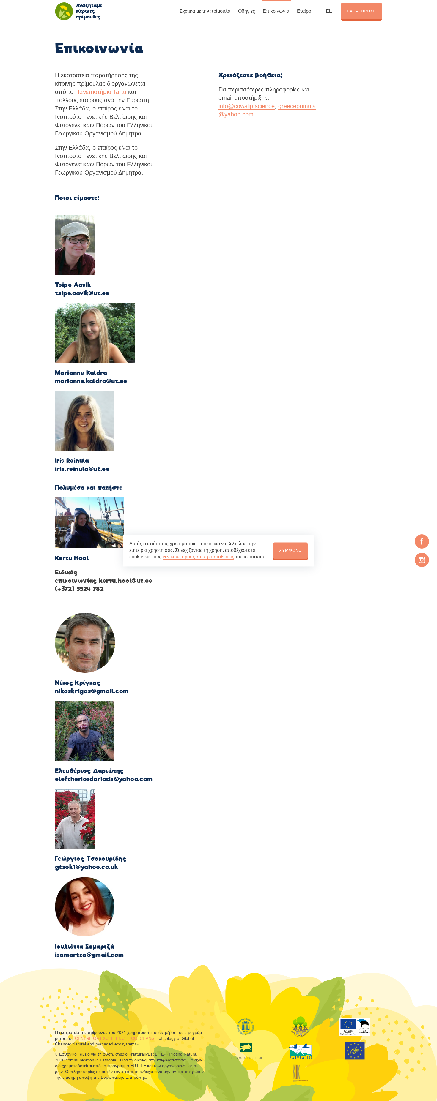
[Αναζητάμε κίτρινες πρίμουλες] (64, 11)
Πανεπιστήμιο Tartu (100, 92)
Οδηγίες (246, 11)
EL (329, 11)
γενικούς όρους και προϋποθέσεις (198, 557)
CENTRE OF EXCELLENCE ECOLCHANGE (116, 1038)
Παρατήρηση (361, 11)
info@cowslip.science (246, 106)
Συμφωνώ (290, 550)
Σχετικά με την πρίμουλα (205, 11)
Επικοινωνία (276, 11)
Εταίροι (304, 11)
